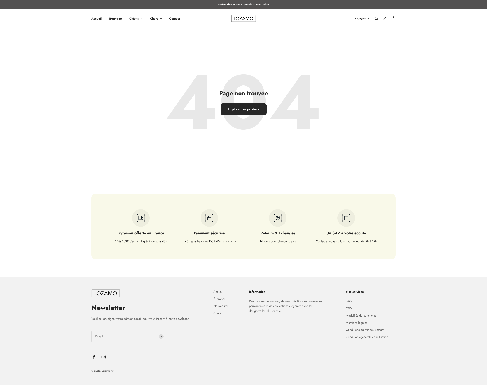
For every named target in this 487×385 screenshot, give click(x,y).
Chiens (134, 18)
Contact (174, 18)
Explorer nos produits (243, 109)
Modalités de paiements (361, 315)
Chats (154, 18)
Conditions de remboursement (365, 330)
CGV (349, 308)
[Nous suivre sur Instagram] (103, 357)
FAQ (349, 301)
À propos (219, 299)
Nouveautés (220, 306)
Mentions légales (356, 323)
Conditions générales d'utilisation (367, 337)
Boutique (115, 18)
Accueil (96, 18)
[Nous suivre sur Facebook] (93, 357)
